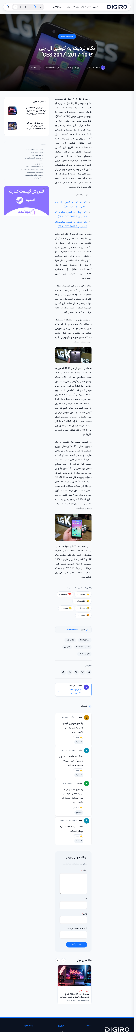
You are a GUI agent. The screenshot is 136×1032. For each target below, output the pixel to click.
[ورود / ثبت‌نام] (15, 7)
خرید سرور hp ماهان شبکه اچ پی (31, 169)
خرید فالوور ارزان (37, 155)
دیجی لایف (75, 7)
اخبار (89, 7)
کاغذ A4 (39, 161)
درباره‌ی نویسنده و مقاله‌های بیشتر (70, 691)
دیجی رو (95, 7)
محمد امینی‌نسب (93, 67)
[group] (73, 985)
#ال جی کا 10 (84, 653)
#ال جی (67, 647)
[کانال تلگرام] (25, 7)
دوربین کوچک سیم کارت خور (33, 158)
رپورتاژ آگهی (57, 7)
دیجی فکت (67, 7)
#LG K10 (70, 640)
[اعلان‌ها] (30, 7)
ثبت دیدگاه (76, 944)
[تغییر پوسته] (20, 7)
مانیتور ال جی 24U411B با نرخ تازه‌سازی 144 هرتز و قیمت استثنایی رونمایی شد (35, 111)
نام (85, 898)
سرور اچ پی (38, 164)
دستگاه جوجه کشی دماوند (34, 167)
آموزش (83, 7)
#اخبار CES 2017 (82, 647)
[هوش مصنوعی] (35, 7)
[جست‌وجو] (41, 7)
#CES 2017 (84, 640)
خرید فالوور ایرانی (36, 152)
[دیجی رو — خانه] (117, 7)
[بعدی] (57, 960)
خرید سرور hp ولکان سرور (34, 149)
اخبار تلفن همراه (67, 36)
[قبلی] (63, 960)
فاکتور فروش (38, 178)
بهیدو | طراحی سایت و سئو (33, 175)
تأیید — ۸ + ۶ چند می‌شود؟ (76, 928)
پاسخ (78, 742)
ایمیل (84, 913)
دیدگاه (84, 870)
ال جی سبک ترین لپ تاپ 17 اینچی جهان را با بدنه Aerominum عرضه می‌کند (36, 126)
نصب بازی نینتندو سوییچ (34, 172)
